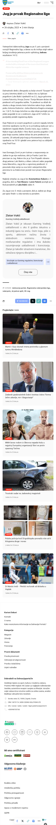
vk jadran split (17, 291)
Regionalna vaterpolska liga (38, 288)
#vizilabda (10, 79)
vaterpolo (7, 291)
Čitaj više (28, 272)
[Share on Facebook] (8, 33)
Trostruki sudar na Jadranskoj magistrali (22, 493)
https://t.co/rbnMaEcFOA (25, 79)
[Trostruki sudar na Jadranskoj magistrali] (28, 475)
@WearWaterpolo (25, 73)
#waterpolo (11, 76)
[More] (27, 33)
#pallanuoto (21, 76)
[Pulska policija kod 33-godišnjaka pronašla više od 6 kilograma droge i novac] (28, 520)
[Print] (22, 33)
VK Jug (27, 291)
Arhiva (6, 8)
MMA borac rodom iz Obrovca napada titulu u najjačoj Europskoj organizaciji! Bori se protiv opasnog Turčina (25, 445)
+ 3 (48, 262)
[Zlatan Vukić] (28, 207)
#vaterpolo (38, 73)
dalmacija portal (19, 288)
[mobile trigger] (51, 3)
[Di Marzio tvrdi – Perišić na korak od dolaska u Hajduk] (28, 568)
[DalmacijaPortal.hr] (8, 2)
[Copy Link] (17, 33)
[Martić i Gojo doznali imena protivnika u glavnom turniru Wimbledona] (28, 329)
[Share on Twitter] (13, 33)
